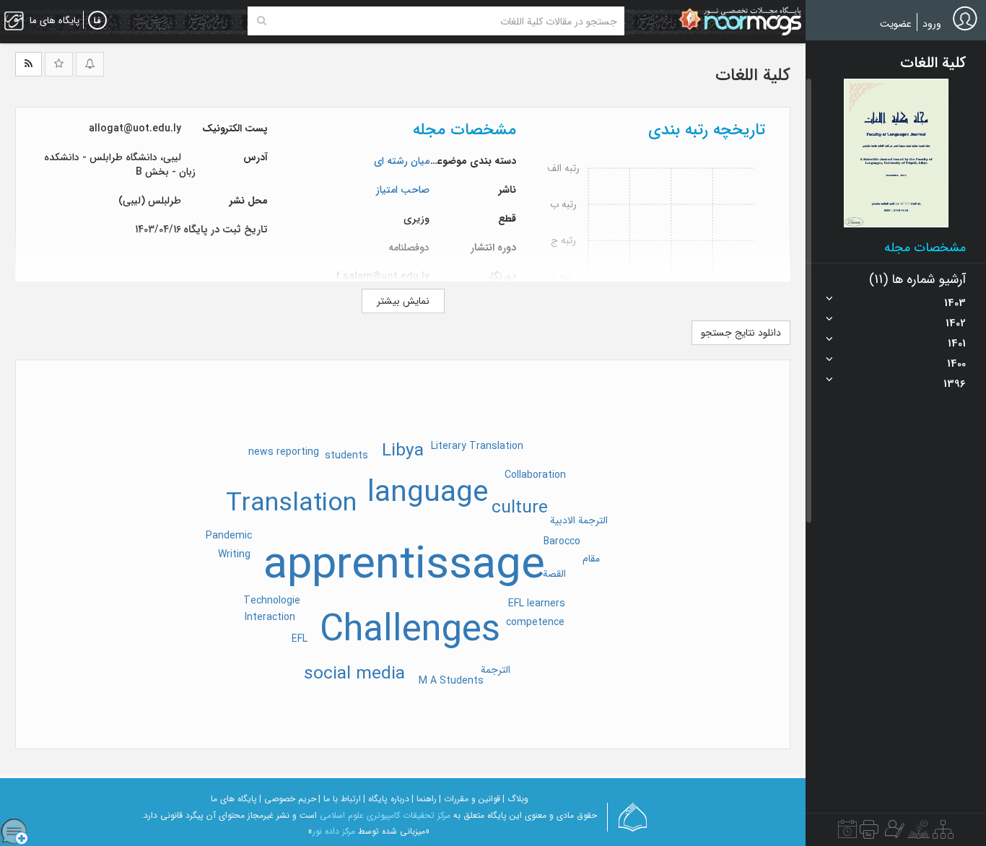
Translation (291, 504)
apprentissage (404, 566)
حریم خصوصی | (287, 799)
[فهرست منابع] (943, 833)
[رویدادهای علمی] (847, 833)
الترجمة (495, 670)
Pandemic (229, 536)
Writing (234, 554)
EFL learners (536, 603)
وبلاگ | (515, 799)
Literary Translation (477, 446)
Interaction (270, 617)
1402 (956, 323)
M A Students (451, 681)
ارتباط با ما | (339, 799)
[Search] (262, 20)
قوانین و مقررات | (469, 799)
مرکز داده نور (334, 831)
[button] (896, 153)
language (427, 493)
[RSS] (28, 64)
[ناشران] (869, 833)
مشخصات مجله (925, 247)
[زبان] (97, 21)
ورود (931, 24)
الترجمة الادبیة (579, 520)
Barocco (562, 541)
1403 (955, 303)
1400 (956, 363)
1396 (954, 384)
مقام (591, 559)
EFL (299, 639)
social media (354, 674)
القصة (554, 574)
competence (535, 622)
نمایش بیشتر (403, 301)
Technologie (271, 601)
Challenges (410, 631)
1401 (957, 343)
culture (520, 508)
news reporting (283, 452)
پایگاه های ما (234, 799)
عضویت (896, 24)
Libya (403, 451)
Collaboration (535, 475)
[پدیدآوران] (892, 833)
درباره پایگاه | (386, 799)
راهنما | (424, 799)
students (346, 455)
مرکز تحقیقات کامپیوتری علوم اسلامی (385, 815)
